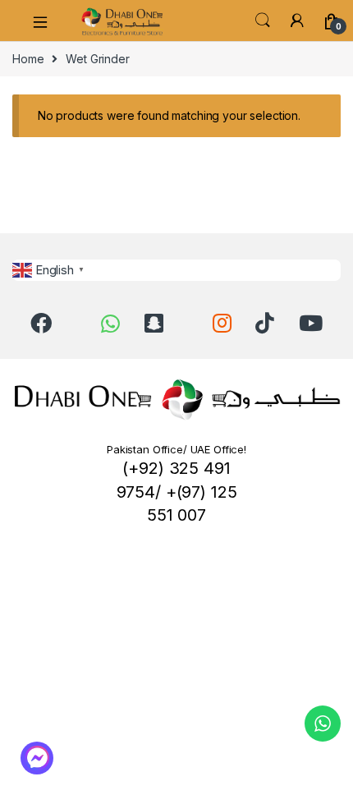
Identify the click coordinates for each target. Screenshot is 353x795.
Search (263, 20)
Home (28, 59)
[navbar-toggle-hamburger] (46, 20)
